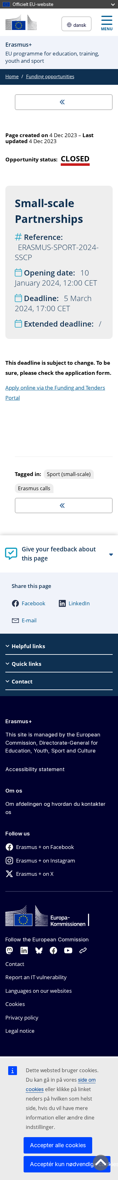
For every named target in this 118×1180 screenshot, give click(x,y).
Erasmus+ (18, 721)
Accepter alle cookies (58, 1145)
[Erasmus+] (21, 22)
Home (12, 76)
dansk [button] (79, 25)
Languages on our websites (38, 990)
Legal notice (20, 1030)
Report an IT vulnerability (36, 977)
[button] (28, 603)
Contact (14, 964)
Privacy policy (21, 1017)
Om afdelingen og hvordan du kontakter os (55, 808)
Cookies (15, 1004)
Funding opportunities (50, 76)
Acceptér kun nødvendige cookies (70, 1164)
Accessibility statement (35, 769)
